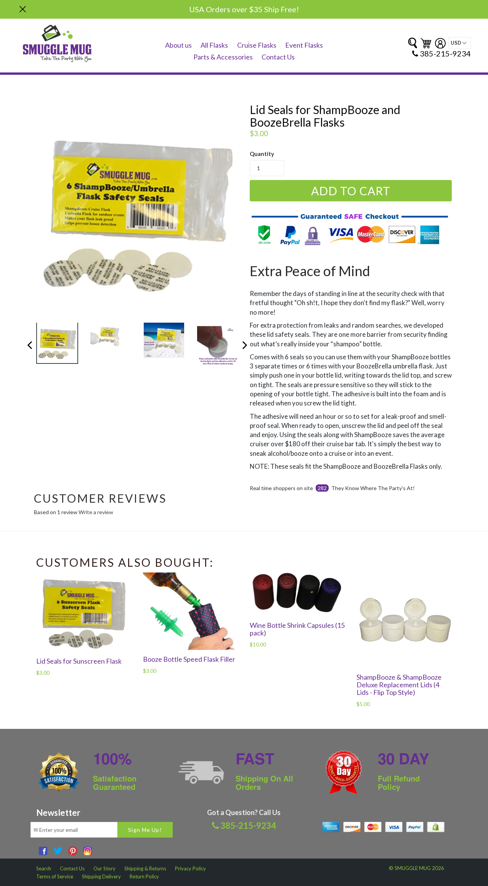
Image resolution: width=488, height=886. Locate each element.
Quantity (262, 153)
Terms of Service (54, 876)
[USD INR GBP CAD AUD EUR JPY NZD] (459, 43)
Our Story (104, 868)
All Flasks (214, 45)
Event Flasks (304, 45)
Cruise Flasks (256, 45)
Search (43, 868)
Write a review (96, 512)
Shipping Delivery (101, 876)
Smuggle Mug (413, 868)
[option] (51, 345)
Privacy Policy (190, 868)
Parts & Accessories (223, 57)
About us (178, 45)
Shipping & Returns (145, 868)
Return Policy (144, 876)
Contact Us (278, 57)
